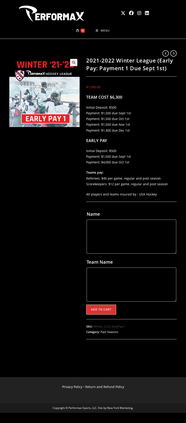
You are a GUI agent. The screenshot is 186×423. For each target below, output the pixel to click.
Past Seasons (109, 332)
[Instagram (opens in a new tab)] (139, 13)
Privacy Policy (72, 387)
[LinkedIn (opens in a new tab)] (147, 13)
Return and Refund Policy (104, 387)
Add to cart (101, 309)
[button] (73, 62)
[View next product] (173, 53)
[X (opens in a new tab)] (123, 13)
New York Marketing (120, 408)
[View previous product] (165, 53)
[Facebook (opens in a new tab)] (131, 13)
